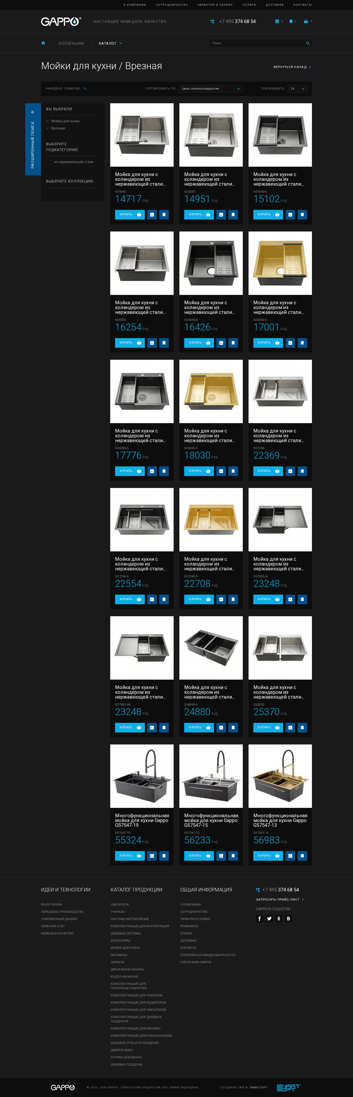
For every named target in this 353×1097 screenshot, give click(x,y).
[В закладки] (164, 214)
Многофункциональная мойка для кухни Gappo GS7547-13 (280, 820)
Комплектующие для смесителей (138, 1010)
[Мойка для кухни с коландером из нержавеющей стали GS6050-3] (211, 391)
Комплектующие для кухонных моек (141, 1035)
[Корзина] (306, 21)
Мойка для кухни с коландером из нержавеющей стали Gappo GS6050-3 (208, 435)
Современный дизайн (59, 919)
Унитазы (118, 912)
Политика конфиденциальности (207, 955)
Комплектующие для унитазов (136, 995)
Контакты (302, 4)
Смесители (120, 904)
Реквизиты (189, 926)
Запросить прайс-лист (277, 899)
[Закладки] (291, 21)
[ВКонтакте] (288, 918)
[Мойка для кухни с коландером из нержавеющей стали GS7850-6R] (142, 648)
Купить (126, 214)
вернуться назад (290, 67)
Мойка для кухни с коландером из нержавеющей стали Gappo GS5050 (208, 179)
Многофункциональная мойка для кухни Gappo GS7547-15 (211, 820)
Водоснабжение (124, 976)
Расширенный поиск (32, 145)
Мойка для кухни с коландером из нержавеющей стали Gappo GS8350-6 (208, 692)
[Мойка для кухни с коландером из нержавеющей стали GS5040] (142, 135)
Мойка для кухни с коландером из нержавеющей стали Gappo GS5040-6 (277, 179)
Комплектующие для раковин (135, 1028)
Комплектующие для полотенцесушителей (129, 986)
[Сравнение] (277, 21)
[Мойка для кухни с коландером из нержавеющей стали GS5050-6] (211, 263)
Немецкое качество (57, 933)
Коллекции (71, 43)
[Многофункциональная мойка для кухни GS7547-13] (280, 776)
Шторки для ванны (126, 1057)
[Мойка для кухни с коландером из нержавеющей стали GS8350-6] (211, 648)
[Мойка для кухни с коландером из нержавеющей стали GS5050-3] (280, 263)
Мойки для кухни (65, 121)
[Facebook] (259, 918)
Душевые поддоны (126, 1064)
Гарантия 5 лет (53, 926)
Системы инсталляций (130, 919)
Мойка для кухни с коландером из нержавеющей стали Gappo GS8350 (277, 692)
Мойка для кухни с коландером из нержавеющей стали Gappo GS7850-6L (277, 564)
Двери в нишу (122, 1050)
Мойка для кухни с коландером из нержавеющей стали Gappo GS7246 (277, 435)
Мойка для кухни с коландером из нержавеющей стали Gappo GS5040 (139, 179)
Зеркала (117, 962)
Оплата (249, 4)
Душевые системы (126, 933)
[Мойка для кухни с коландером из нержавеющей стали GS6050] (142, 263)
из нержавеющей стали (73, 162)
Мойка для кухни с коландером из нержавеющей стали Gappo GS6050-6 (139, 435)
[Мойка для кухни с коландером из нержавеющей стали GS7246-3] (211, 519)
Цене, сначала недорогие (200, 88)
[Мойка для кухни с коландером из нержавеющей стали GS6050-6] (142, 391)
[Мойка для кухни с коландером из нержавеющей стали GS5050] (211, 135)
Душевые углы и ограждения (135, 1043)
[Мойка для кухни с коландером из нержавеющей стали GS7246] (280, 391)
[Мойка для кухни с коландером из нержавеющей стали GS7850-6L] (280, 519)
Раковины (119, 955)
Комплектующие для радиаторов (138, 1002)
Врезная (58, 128)
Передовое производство (62, 912)
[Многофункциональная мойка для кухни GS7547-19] (142, 776)
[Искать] (308, 43)
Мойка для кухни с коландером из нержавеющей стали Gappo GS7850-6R (139, 692)
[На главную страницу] (61, 21)
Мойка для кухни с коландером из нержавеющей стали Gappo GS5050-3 (277, 307)
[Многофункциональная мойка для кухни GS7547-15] (211, 776)
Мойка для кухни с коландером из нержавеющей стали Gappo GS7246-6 (139, 564)
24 (292, 88)
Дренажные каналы (127, 969)
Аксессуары (120, 940)
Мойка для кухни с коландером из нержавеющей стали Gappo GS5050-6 (208, 307)
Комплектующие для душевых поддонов (136, 1019)
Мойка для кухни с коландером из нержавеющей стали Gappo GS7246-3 (208, 564)
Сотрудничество (172, 4)
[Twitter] (269, 918)
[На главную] (43, 43)
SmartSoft (259, 1087)
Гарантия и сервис (215, 4)
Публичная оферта (195, 962)
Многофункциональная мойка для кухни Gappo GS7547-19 (142, 820)
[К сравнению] (152, 214)
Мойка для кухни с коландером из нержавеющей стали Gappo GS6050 (139, 307)
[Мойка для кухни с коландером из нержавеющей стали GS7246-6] (142, 519)
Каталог (108, 43)
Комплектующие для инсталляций (140, 926)
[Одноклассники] (278, 918)
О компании (134, 4)
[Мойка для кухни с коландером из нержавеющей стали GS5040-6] (280, 135)
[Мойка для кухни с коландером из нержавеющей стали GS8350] (280, 648)
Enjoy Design (51, 904)
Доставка (275, 4)
